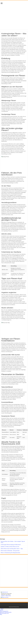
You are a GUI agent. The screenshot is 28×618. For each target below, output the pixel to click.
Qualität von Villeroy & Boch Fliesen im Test (10, 546)
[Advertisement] (14, 16)
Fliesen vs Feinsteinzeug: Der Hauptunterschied (10, 552)
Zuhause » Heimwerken (6, 595)
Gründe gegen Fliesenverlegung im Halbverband (11, 544)
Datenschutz (16, 606)
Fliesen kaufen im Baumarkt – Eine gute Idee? (10, 550)
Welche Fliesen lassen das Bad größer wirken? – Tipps (12, 548)
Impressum (11, 606)
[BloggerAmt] (4, 597)
